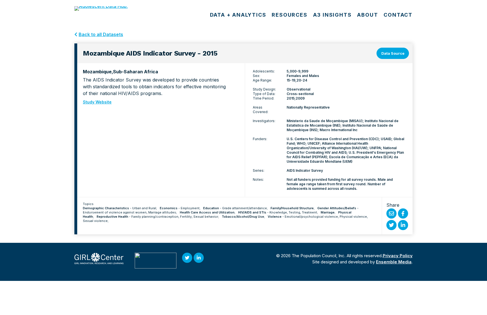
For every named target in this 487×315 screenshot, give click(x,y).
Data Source (392, 53)
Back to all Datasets (101, 34)
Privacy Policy (398, 255)
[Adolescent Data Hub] (109, 8)
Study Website (97, 102)
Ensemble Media (393, 262)
